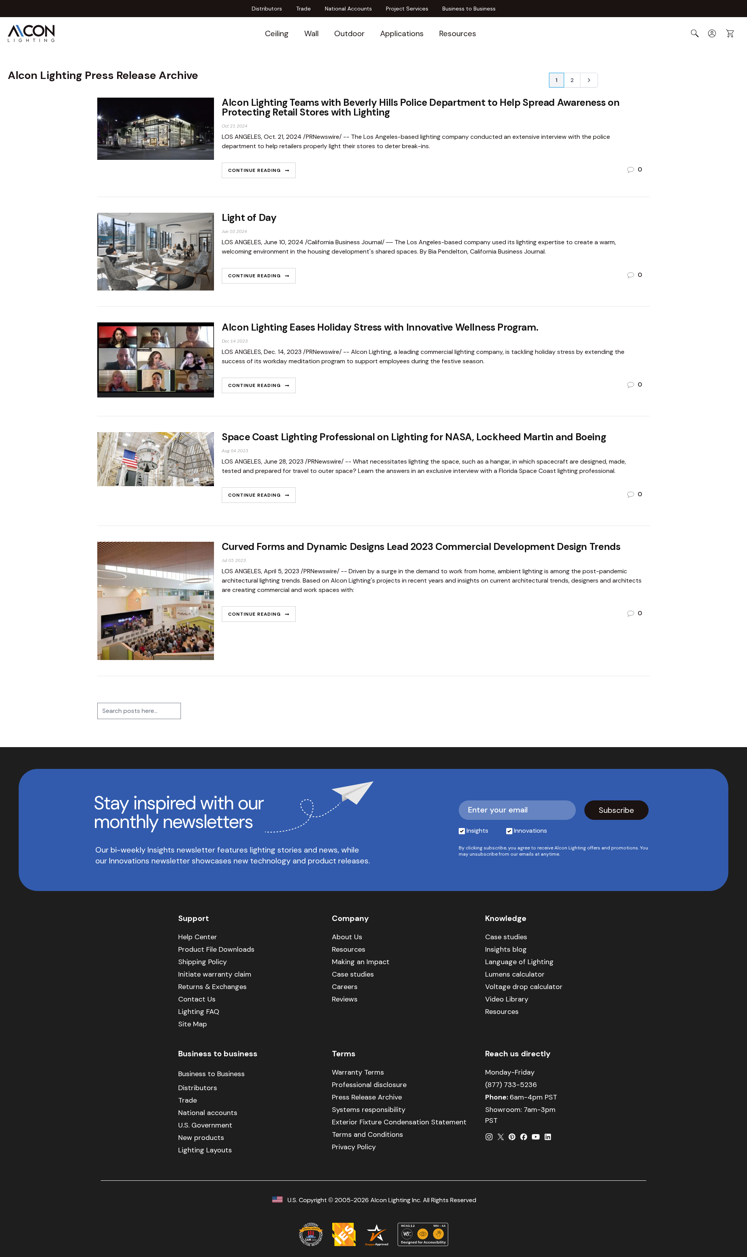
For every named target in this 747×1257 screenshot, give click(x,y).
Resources (457, 33)
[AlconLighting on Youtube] (536, 1137)
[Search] (694, 33)
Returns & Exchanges (212, 986)
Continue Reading (255, 170)
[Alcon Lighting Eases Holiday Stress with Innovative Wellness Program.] (155, 361)
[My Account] (712, 33)
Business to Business (469, 8)
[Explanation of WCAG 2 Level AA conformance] (423, 1234)
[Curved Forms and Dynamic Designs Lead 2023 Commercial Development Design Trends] (155, 601)
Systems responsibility (368, 1109)
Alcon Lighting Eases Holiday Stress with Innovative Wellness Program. (380, 327)
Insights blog (506, 949)
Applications (402, 33)
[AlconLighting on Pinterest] (512, 1137)
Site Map (192, 1024)
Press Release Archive (367, 1097)
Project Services (407, 8)
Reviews (345, 999)
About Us (347, 937)
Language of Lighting (519, 961)
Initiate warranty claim (214, 974)
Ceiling (277, 33)
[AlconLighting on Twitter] (501, 1137)
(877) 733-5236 (511, 1084)
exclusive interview (452, 471)
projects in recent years (410, 580)
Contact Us (197, 999)
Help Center (197, 937)
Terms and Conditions (367, 1134)
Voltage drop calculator (524, 986)
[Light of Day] (155, 252)
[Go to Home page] (31, 33)
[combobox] (139, 711)
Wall (311, 33)
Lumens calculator (515, 974)
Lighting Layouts (205, 1150)
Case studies (353, 974)
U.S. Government (205, 1125)
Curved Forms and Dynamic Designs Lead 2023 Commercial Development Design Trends (421, 546)
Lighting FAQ (198, 1011)
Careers (345, 986)
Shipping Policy (202, 961)
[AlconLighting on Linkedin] (547, 1137)
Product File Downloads (216, 949)
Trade (303, 8)
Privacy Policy (354, 1147)
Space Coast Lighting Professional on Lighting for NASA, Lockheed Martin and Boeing (414, 437)
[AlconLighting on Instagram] (489, 1136)
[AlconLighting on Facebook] (523, 1137)
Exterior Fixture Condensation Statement (399, 1122)
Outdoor (349, 33)
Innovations (530, 830)
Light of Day (249, 217)
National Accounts (348, 8)
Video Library (506, 999)
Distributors (267, 8)
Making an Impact (360, 961)
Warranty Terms (358, 1072)
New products (201, 1137)
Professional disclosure (369, 1084)
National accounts (207, 1112)
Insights (477, 830)
